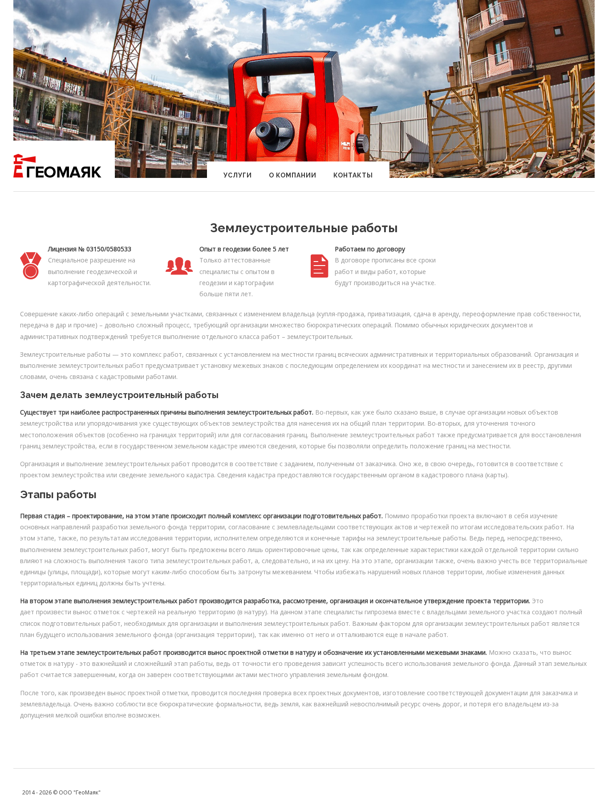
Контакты (353, 175)
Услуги (237, 175)
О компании (292, 175)
